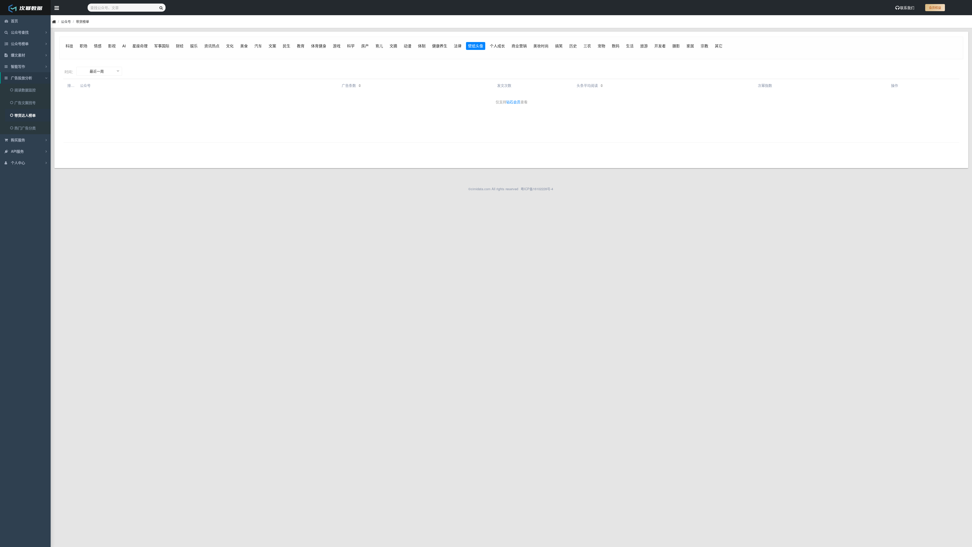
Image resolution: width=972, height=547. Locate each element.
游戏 (336, 45)
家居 (690, 45)
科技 (69, 45)
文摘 (393, 45)
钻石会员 (513, 101)
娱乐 (194, 45)
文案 (272, 45)
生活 (630, 45)
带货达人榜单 (25, 115)
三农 (587, 45)
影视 (112, 45)
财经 (180, 45)
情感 (98, 45)
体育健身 (318, 45)
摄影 (676, 45)
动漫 (407, 45)
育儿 (379, 45)
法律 (457, 45)
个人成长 (497, 45)
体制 (422, 45)
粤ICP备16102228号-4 (537, 188)
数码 (615, 45)
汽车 (258, 45)
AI (124, 45)
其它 (718, 45)
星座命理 (140, 45)
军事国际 (161, 45)
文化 (230, 45)
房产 (365, 45)
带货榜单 (82, 21)
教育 (301, 45)
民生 (286, 45)
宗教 (704, 45)
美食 (244, 45)
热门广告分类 (25, 127)
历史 (573, 45)
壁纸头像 (475, 45)
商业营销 (519, 45)
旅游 (644, 45)
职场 (83, 45)
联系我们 (907, 7)
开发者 (660, 45)
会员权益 (935, 7)
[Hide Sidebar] (57, 7)
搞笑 (559, 45)
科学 (351, 45)
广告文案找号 (25, 102)
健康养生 (439, 45)
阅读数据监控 (25, 89)
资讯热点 (211, 45)
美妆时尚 (541, 45)
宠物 (601, 45)
